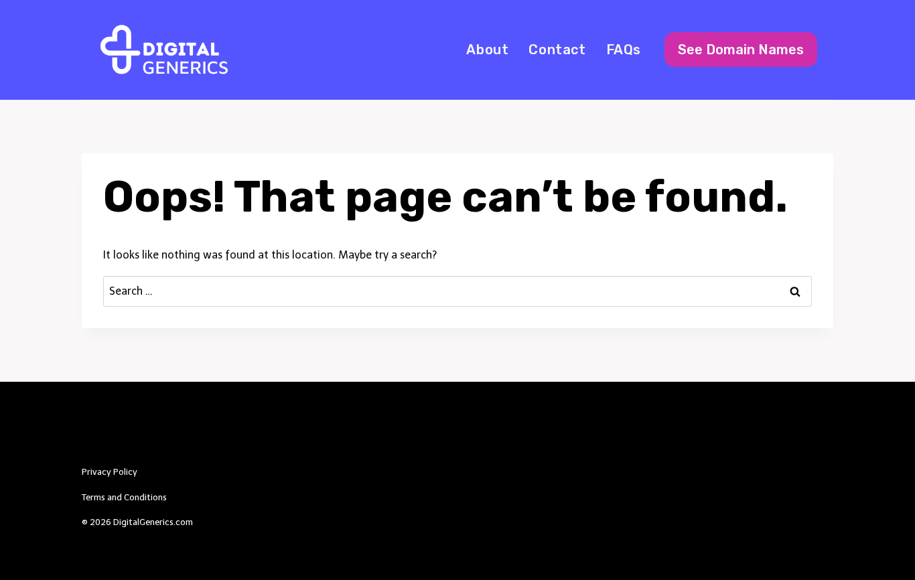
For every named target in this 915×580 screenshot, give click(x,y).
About (487, 50)
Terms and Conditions (124, 497)
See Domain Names (741, 50)
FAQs (623, 50)
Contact (557, 50)
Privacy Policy (109, 472)
